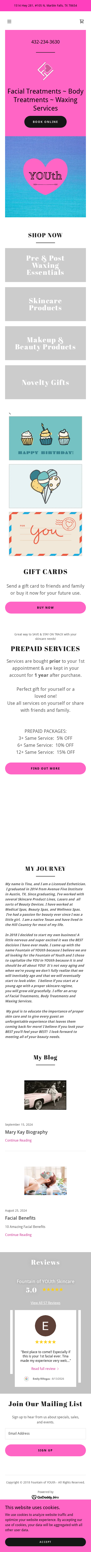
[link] (81, 21)
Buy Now (45, 607)
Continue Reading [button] (18, 1140)
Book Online (45, 122)
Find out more (45, 768)
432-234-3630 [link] (45, 42)
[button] (9, 21)
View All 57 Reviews (45, 1303)
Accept (45, 1541)
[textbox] (45, 1433)
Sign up (45, 1450)
